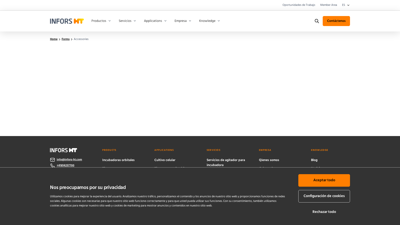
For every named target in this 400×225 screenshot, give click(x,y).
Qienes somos (269, 160)
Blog (314, 160)
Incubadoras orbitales (118, 160)
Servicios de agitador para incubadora (226, 163)
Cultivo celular (164, 160)
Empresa (181, 21)
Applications (153, 21)
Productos (98, 21)
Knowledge (207, 21)
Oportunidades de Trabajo (298, 5)
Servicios (125, 21)
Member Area (328, 5)
